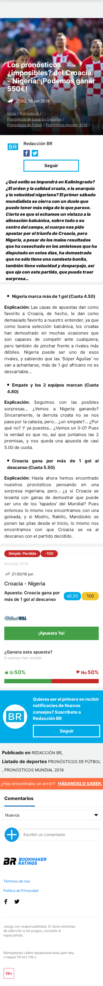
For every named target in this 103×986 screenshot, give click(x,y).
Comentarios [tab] (18, 798)
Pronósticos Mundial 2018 (66, 125)
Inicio (11, 113)
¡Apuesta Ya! (51, 633)
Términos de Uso (16, 881)
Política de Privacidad (20, 890)
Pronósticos (29, 113)
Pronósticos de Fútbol (24, 125)
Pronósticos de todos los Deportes (34, 119)
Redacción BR (37, 143)
